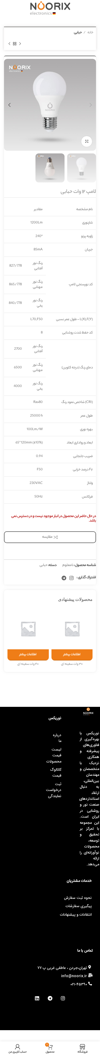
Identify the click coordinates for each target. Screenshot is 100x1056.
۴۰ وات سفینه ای (28, 664)
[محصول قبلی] (20, 43)
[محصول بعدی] (9, 43)
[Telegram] (50, 998)
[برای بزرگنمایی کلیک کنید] (86, 141)
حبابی (78, 32)
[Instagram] (63, 998)
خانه (90, 32)
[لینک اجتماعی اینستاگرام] (71, 578)
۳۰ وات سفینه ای (72, 664)
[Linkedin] (37, 998)
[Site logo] (50, 8)
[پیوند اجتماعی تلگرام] (64, 578)
